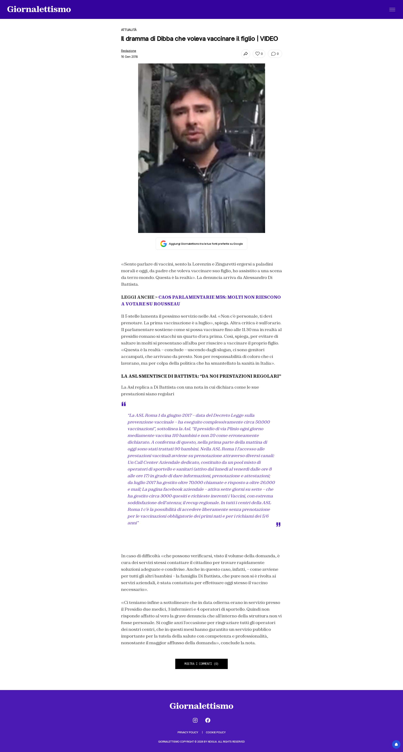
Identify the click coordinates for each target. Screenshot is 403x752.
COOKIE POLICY (216, 732)
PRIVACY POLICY (188, 732)
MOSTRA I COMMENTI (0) (201, 664)
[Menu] (392, 9)
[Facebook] (208, 720)
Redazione (128, 51)
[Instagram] (195, 720)
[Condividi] (245, 53)
